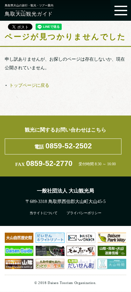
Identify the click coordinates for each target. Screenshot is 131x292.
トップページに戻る (29, 85)
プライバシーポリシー (83, 213)
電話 (63, 146)
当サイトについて (44, 213)
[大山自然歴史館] (19, 238)
